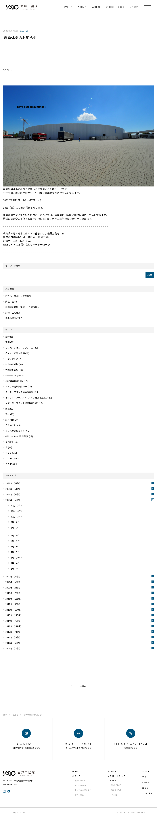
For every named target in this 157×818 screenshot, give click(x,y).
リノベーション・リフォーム (19, 347)
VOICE (146, 771)
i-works (114, 794)
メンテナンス (11, 358)
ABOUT (82, 7)
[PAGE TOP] (152, 812)
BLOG (15, 715)
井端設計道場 (11, 369)
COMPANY (148, 793)
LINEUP (134, 7)
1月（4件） (16, 568)
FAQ (144, 777)
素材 (7, 414)
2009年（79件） (13, 648)
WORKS (96, 7)
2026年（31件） (13, 483)
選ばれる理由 (80, 785)
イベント (9, 441)
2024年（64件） (13, 494)
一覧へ (83, 686)
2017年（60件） (13, 604)
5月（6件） (16, 546)
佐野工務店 (24, 773)
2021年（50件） (13, 582)
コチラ (46, 244)
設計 (7, 336)
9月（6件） (16, 522)
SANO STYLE (116, 785)
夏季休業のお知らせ (15, 318)
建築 (7, 408)
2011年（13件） (13, 637)
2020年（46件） (13, 587)
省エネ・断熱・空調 (15, 353)
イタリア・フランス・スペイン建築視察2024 (27, 397)
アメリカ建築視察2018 (16, 386)
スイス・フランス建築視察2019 (20, 392)
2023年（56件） (13, 499)
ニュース (9, 458)
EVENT (68, 7)
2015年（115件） (14, 615)
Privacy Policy (20, 812)
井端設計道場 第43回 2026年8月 (22, 307)
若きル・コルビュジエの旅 (18, 295)
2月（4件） (16, 563)
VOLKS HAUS (116, 789)
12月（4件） (17, 505)
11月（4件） (17, 511)
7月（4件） (16, 535)
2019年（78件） (13, 593)
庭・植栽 (9, 419)
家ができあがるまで (83, 790)
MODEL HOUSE (115, 7)
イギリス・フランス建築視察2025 (21, 403)
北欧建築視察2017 (14, 380)
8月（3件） (16, 527)
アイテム (9, 452)
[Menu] (147, 7)
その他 (8, 463)
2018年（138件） (14, 598)
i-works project (13, 375)
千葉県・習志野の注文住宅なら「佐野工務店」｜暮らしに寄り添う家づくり (22, 7)
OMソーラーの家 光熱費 (16, 436)
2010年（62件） (13, 642)
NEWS (145, 782)
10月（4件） (17, 516)
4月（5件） (16, 552)
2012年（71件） (13, 631)
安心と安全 (79, 795)
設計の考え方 (80, 780)
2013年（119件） (14, 626)
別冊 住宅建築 (12, 312)
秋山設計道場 (11, 364)
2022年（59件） (13, 576)
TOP (5, 715)
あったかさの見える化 (16, 430)
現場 (7, 342)
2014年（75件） (13, 620)
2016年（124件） (14, 609)
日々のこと (10, 425)
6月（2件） (16, 541)
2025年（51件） (13, 488)
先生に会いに (11, 301)
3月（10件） (17, 557)
